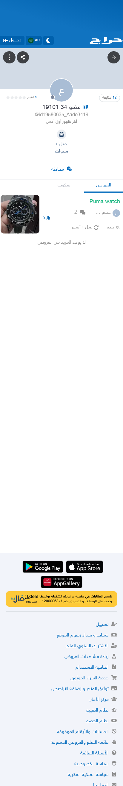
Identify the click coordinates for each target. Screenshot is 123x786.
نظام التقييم (97, 710)
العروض (103, 185)
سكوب (64, 185)
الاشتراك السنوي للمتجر (87, 646)
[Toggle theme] (48, 40)
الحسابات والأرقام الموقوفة (83, 732)
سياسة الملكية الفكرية (88, 775)
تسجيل (102, 625)
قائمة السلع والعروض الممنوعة (80, 742)
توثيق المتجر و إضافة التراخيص (80, 689)
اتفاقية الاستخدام (92, 667)
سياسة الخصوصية (91, 764)
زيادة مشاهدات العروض (86, 657)
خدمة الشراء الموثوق (89, 678)
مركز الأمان (99, 700)
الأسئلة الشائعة (94, 753)
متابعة (109, 98)
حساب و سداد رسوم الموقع (83, 635)
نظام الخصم (97, 721)
